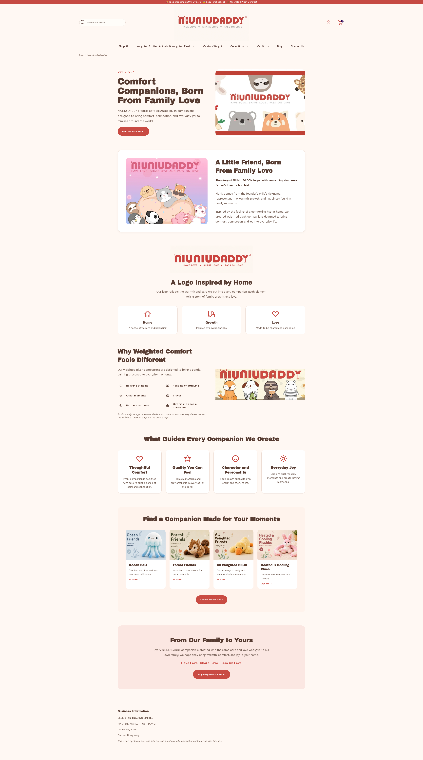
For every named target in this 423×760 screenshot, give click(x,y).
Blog (279, 46)
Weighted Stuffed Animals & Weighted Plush (164, 46)
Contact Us (298, 46)
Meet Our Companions (133, 131)
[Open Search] (82, 22)
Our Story (263, 46)
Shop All (123, 46)
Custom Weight (212, 46)
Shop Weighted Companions (212, 674)
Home (81, 55)
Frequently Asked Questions (97, 55)
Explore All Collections (211, 599)
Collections (237, 46)
